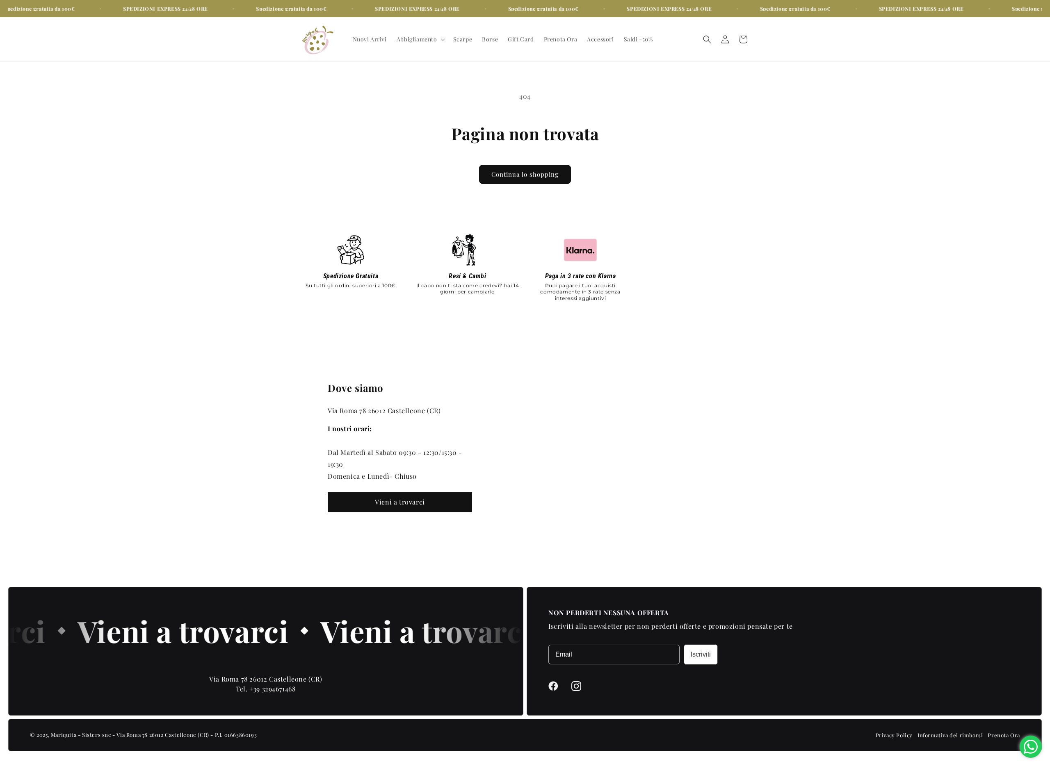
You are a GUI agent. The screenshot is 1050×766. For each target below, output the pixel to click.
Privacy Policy (894, 735)
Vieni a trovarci (400, 502)
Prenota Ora (1004, 735)
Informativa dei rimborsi (950, 735)
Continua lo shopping (525, 174)
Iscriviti (701, 654)
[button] (420, 39)
